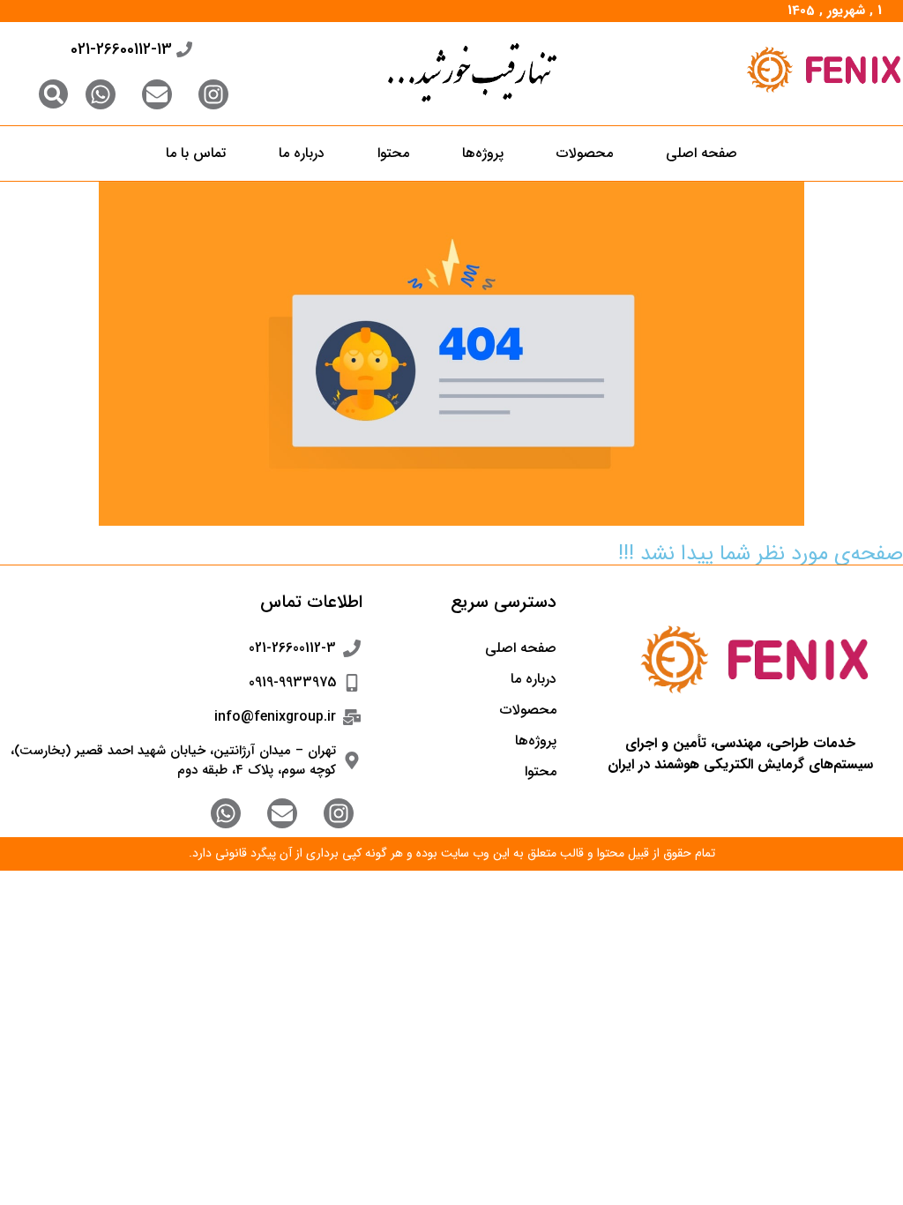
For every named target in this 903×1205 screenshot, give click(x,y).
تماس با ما (196, 153)
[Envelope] (157, 94)
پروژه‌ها (483, 153)
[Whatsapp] (101, 94)
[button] (53, 94)
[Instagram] (213, 94)
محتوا (393, 153)
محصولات (584, 153)
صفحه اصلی (701, 153)
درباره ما (302, 153)
